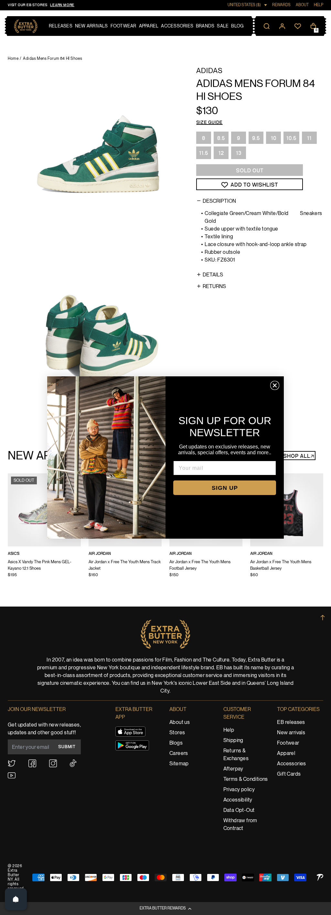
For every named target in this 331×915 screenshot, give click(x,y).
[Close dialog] (275, 385)
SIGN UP (225, 488)
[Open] (16, 899)
